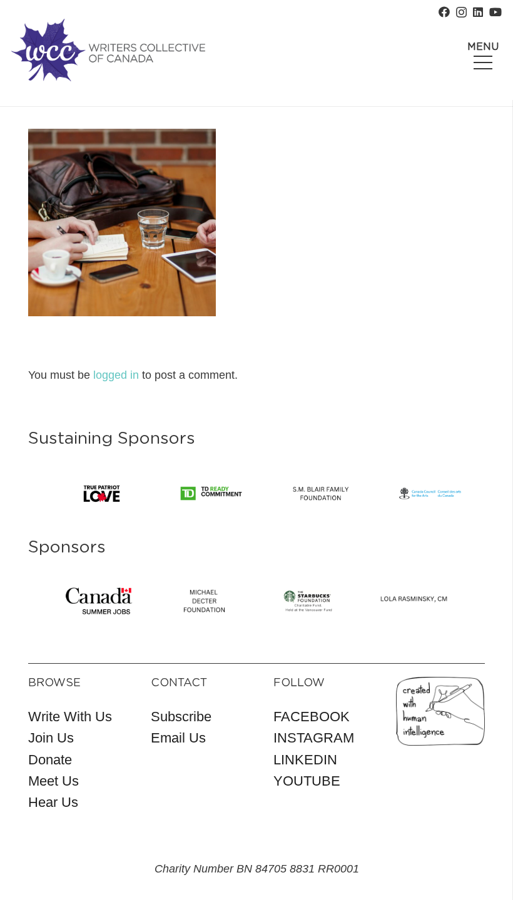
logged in (116, 375)
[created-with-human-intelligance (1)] (440, 711)
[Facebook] (444, 12)
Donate (50, 760)
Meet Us (53, 781)
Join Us (51, 738)
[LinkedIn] (478, 12)
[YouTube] (495, 12)
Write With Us (70, 716)
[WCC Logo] (108, 50)
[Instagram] (461, 12)
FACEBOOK (311, 716)
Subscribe (181, 716)
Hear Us (53, 802)
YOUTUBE (306, 781)
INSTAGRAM (313, 738)
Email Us (178, 738)
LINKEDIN (305, 760)
